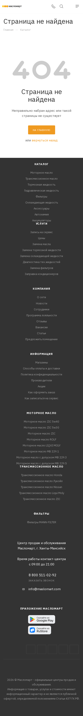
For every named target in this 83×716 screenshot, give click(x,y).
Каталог (41, 164)
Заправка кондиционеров (41, 274)
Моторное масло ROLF (41, 439)
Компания (41, 288)
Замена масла (41, 244)
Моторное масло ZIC (41, 433)
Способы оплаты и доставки (41, 368)
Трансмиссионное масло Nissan (41, 487)
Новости (41, 303)
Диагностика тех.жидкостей (41, 262)
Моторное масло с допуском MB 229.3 (41, 457)
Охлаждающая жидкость (41, 202)
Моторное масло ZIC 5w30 (41, 427)
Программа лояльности (41, 315)
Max (41, 649)
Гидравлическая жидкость (41, 190)
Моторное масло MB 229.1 (41, 451)
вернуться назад (45, 140)
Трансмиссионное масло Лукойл (42, 481)
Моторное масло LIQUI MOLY (41, 445)
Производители (41, 380)
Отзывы (41, 321)
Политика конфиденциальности (41, 374)
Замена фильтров (41, 268)
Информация (41, 354)
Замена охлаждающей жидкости (41, 256)
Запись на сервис (41, 232)
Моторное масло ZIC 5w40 (41, 421)
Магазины (41, 362)
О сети (41, 297)
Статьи (41, 333)
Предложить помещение (41, 339)
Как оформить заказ (41, 392)
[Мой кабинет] (69, 7)
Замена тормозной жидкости (41, 250)
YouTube (63, 649)
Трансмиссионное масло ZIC (41, 499)
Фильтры (41, 196)
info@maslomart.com (45, 589)
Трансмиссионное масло (42, 178)
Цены (41, 238)
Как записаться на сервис (41, 398)
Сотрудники (41, 309)
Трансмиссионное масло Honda (41, 475)
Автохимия (41, 214)
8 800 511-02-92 (42, 575)
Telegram (52, 649)
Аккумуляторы (41, 220)
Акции (41, 386)
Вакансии (42, 327)
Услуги (41, 223)
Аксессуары (41, 208)
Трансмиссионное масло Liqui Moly (41, 493)
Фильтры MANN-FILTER (41, 522)
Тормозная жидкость (41, 184)
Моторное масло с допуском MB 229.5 (41, 463)
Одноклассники (74, 649)
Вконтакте (30, 649)
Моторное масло (41, 172)
